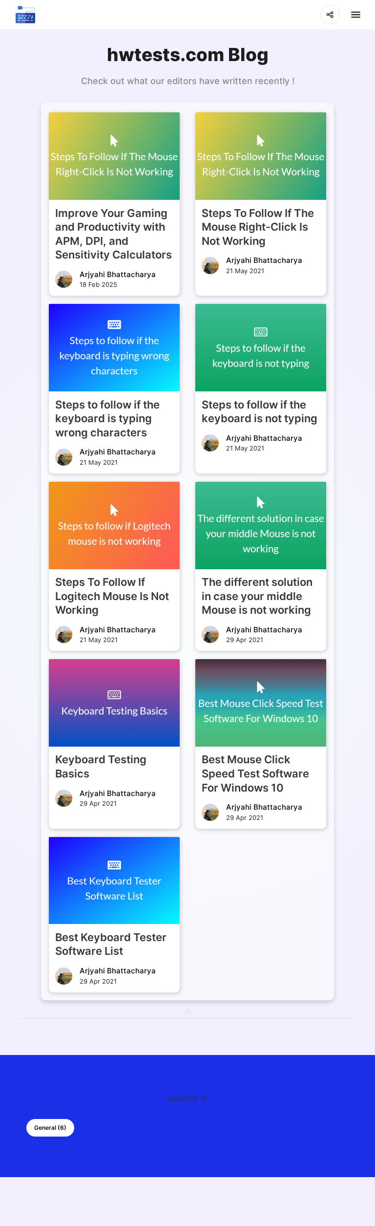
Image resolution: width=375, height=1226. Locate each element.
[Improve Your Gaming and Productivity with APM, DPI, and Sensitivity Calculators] (114, 156)
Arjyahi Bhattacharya (118, 274)
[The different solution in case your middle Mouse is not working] (260, 525)
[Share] (330, 14)
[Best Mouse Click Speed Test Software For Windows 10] (260, 703)
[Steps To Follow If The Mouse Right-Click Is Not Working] (260, 156)
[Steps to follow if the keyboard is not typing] (260, 347)
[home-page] (25, 14)
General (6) (50, 1127)
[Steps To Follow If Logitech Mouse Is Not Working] (114, 525)
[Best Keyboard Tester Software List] (114, 881)
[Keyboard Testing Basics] (114, 703)
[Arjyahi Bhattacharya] (63, 279)
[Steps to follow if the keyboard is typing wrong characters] (114, 347)
